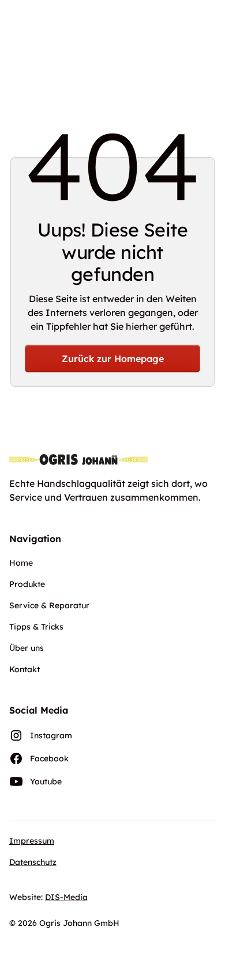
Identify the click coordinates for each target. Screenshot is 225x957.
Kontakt (24, 669)
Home (21, 563)
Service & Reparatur (49, 605)
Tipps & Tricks (36, 627)
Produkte (27, 584)
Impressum (31, 841)
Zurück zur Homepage (113, 358)
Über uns (26, 648)
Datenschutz (33, 862)
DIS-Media (66, 897)
